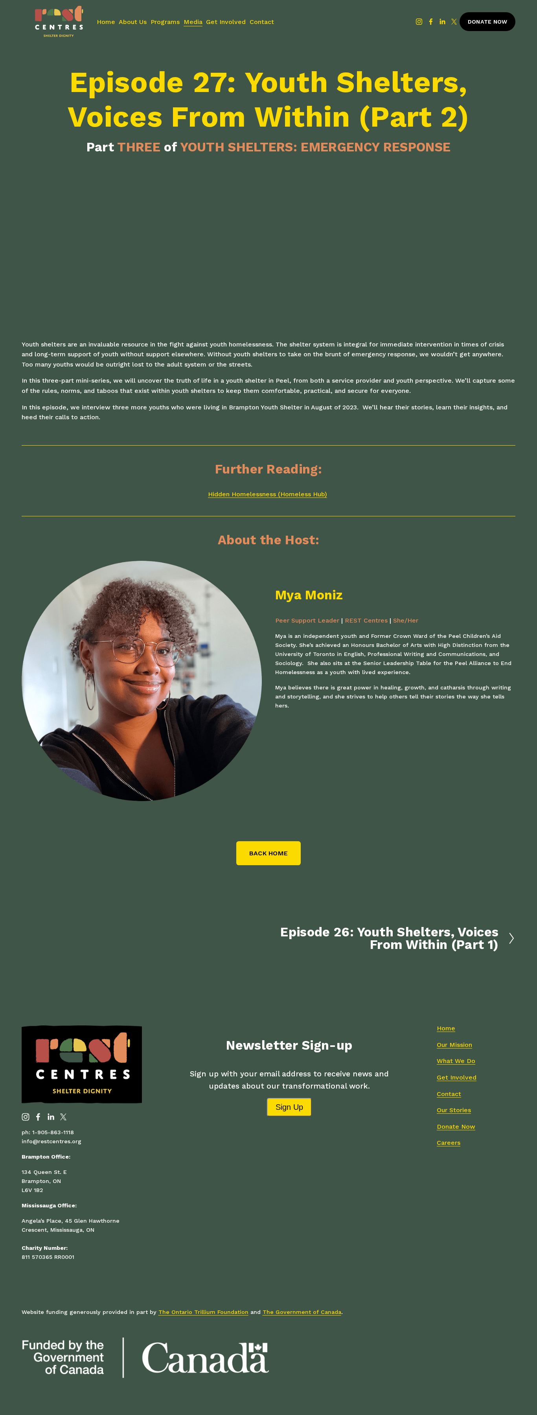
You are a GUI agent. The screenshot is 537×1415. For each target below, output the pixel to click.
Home (106, 22)
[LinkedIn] (442, 22)
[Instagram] (419, 22)
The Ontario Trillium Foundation (203, 1312)
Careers (448, 1142)
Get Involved (226, 22)
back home (268, 853)
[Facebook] (431, 22)
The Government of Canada (302, 1312)
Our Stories (454, 1110)
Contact (262, 22)
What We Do (456, 1061)
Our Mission (454, 1044)
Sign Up (289, 1107)
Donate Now (488, 21)
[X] (454, 22)
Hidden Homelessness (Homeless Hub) (267, 494)
